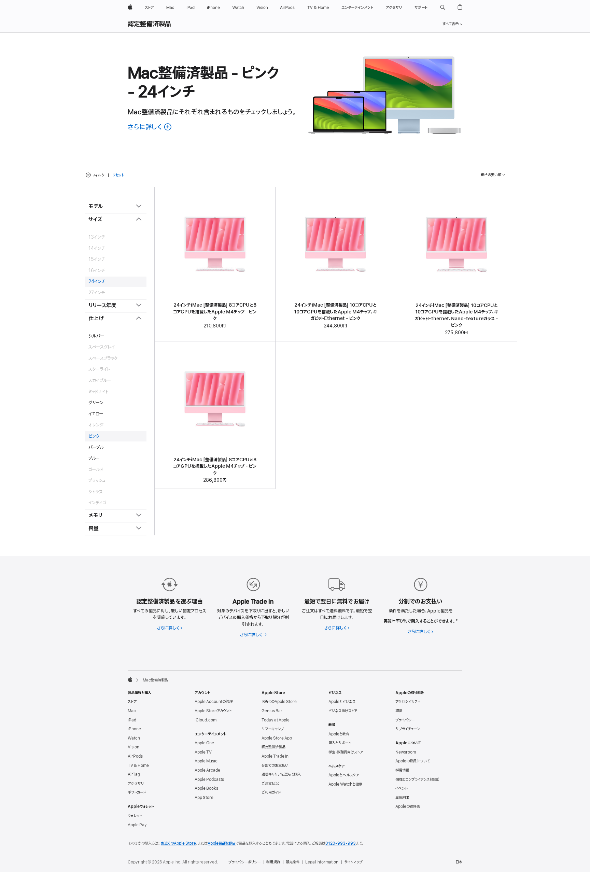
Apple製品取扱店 (222, 843)
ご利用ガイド (271, 792)
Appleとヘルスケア (343, 775)
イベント (401, 788)
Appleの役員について (412, 761)
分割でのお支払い (275, 765)
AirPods (135, 756)
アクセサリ (136, 783)
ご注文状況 (270, 783)
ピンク (93, 436)
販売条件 (292, 862)
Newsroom (405, 752)
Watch (134, 738)
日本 (458, 862)
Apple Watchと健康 (345, 784)
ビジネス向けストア (342, 710)
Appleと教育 (338, 734)
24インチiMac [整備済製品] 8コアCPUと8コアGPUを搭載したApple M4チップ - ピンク (214, 311)
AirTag (134, 774)
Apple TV (203, 752)
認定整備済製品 (149, 24)
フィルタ (98, 175)
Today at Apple (276, 720)
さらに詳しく (169, 628)
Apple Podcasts (209, 779)
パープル (96, 447)
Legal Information (321, 862)
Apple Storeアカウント (213, 710)
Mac (132, 710)
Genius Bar (272, 710)
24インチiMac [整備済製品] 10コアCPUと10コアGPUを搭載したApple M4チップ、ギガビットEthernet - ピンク (335, 311)
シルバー (96, 336)
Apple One (204, 743)
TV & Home (138, 765)
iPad (132, 720)
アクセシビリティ (407, 701)
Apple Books (206, 788)
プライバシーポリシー (244, 862)
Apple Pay (137, 824)
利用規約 (273, 862)
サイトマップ (353, 862)
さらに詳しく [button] (150, 127)
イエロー (95, 414)
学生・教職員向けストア (345, 752)
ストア (132, 701)
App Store (204, 797)
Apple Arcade (207, 770)
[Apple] (130, 679)
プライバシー (405, 720)
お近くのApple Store (279, 701)
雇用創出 (402, 797)
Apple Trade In (275, 756)
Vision (133, 747)
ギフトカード (137, 792)
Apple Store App (277, 738)
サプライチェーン (407, 729)
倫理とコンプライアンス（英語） (417, 779)
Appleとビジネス (341, 701)
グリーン (95, 403)
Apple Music (206, 761)
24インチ (97, 281)
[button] (442, 7)
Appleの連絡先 (407, 806)
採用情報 (402, 770)
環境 (398, 710)
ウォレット (135, 815)
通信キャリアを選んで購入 (281, 774)
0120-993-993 (340, 843)
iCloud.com (205, 720)
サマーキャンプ (273, 729)
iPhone (134, 729)
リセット (118, 175)
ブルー (94, 458)
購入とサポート (339, 743)
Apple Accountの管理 (214, 701)
